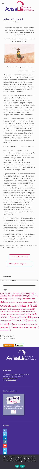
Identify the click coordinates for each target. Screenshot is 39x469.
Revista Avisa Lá (29, 327)
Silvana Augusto (5, 330)
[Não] (37, 462)
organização (32, 324)
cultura (13, 314)
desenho (22, 314)
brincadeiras (15, 309)
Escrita (25, 317)
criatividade (30, 311)
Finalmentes (5, 321)
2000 (3, 293)
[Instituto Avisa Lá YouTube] (5, 445)
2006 (11, 296)
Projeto (16, 327)
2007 (18, 296)
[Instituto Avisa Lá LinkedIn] (5, 438)
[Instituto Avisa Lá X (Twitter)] (5, 434)
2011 (10, 299)
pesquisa (6, 327)
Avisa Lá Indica (10, 245)
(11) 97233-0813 (11, 380)
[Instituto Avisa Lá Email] (5, 453)
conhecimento (28, 309)
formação (19, 320)
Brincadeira (5, 309)
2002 (19, 293)
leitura (6, 324)
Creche (4, 311)
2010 (3, 299)
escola (15, 317)
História (32, 321)
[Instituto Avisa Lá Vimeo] (5, 449)
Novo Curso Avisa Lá (19, 257)
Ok (17, 466)
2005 (3, 296)
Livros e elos (18, 247)
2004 (34, 293)
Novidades (23, 245)
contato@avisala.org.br (10, 378)
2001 (11, 293)
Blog (17, 245)
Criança (12, 311)
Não (22, 466)
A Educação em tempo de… (19, 264)
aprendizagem (30, 302)
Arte (5, 305)
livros (16, 324)
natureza (23, 324)
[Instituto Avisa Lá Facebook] (5, 430)
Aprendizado (18, 302)
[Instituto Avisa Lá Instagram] (5, 442)
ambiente (8, 302)
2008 (26, 296)
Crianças (20, 311)
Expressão (35, 317)
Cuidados (4, 314)
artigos (14, 306)
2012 (17, 299)
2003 (26, 293)
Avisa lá (27, 305)
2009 (34, 296)
